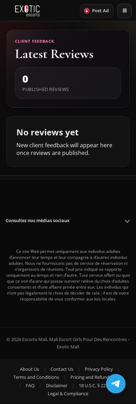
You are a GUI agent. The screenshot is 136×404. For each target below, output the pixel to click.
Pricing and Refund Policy (96, 377)
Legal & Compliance (68, 393)
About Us (29, 369)
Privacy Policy (99, 369)
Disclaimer (56, 385)
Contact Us (62, 369)
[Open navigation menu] (124, 10)
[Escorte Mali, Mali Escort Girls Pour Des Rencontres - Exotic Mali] (27, 10)
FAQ (30, 385)
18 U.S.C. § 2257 (95, 385)
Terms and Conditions (36, 377)
